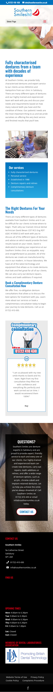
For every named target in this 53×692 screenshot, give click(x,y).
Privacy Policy (37, 677)
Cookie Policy (12, 680)
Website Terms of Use (16, 677)
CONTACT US (26, 512)
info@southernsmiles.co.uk (23, 567)
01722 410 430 (17, 562)
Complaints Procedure (33, 680)
